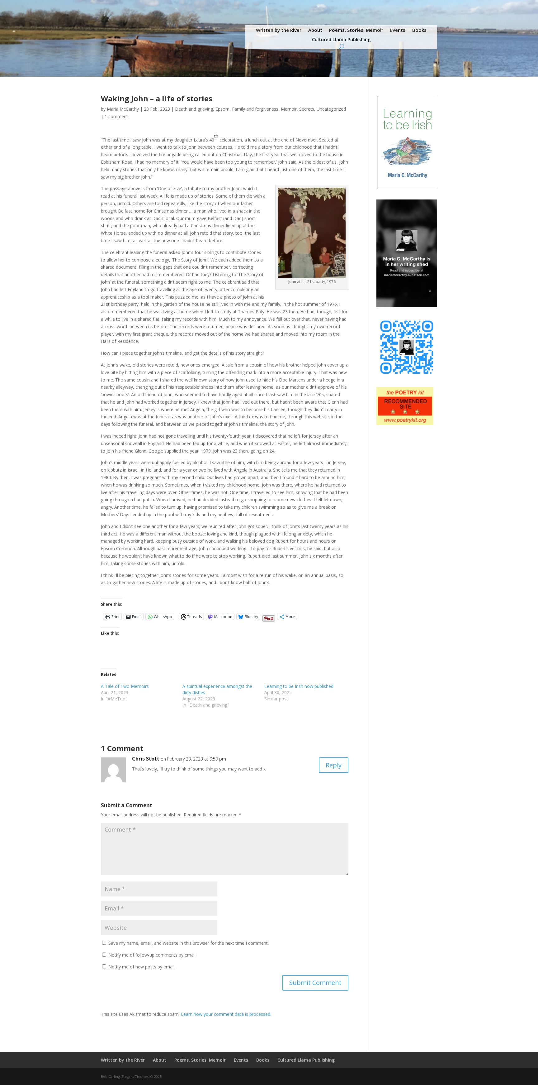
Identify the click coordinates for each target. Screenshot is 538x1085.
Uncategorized (331, 109)
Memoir (289, 109)
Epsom (222, 109)
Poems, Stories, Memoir (356, 30)
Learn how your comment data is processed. (226, 1014)
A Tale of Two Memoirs (125, 686)
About (315, 30)
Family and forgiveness (255, 109)
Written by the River (278, 30)
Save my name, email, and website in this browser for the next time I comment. (188, 943)
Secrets (306, 109)
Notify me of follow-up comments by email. (152, 955)
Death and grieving (194, 109)
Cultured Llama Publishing (341, 39)
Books (419, 30)
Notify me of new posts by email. (141, 967)
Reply (334, 765)
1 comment (116, 116)
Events (397, 30)
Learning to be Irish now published (298, 686)
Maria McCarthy (123, 109)
